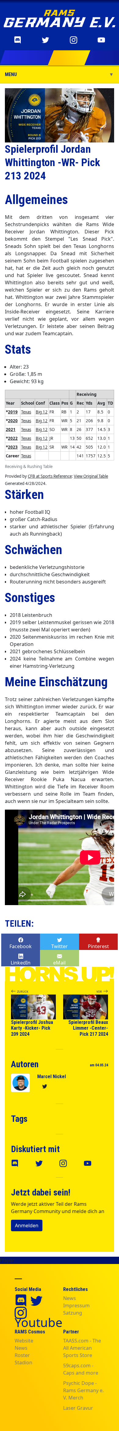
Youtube (39, 1322)
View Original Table (91, 476)
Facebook (20, 946)
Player (7, 1260)
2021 (11, 429)
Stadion (23, 1362)
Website (24, 1340)
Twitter (59, 946)
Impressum (76, 1305)
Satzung (72, 1312)
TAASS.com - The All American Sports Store (82, 1348)
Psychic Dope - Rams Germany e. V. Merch (83, 1390)
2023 (13, 447)
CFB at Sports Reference (50, 476)
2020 (13, 420)
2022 (13, 438)
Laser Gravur (78, 1408)
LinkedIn (21, 962)
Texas (26, 412)
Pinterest (98, 946)
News (69, 1298)
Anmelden (26, 1225)
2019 (13, 412)
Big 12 (42, 412)
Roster (22, 1355)
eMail (59, 962)
